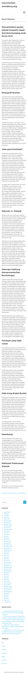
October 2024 (7, 548)
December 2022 (8, 586)
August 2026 (7, 512)
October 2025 (7, 527)
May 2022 (6, 596)
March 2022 (7, 600)
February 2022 (7, 602)
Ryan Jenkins (15, 21)
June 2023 (6, 576)
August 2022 (7, 593)
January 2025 (7, 543)
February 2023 (7, 583)
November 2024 (8, 546)
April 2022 (6, 598)
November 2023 (8, 567)
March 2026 (7, 519)
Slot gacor (4, 663)
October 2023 (7, 569)
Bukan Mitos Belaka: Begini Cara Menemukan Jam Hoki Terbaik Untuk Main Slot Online (13, 626)
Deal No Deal (22, 493)
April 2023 (6, 579)
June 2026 (6, 515)
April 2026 (6, 517)
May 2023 (6, 577)
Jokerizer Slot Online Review (9, 493)
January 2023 (7, 584)
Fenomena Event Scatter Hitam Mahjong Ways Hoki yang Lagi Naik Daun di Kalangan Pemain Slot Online (13, 621)
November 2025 (8, 526)
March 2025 (7, 539)
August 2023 (7, 572)
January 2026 (7, 522)
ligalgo (3, 656)
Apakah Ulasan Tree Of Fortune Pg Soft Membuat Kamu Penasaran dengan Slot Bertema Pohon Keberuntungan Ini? (13, 631)
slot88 (3, 646)
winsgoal (4, 660)
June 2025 (6, 534)
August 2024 (7, 551)
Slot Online (22, 21)
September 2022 (8, 591)
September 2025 (8, 529)
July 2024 (6, 553)
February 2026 (7, 520)
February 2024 (7, 562)
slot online (4, 653)
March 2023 (7, 581)
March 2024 (7, 560)
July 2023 (6, 574)
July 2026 (6, 513)
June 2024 (6, 555)
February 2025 (7, 541)
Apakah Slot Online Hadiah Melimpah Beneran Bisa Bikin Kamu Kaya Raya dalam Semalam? (13, 612)
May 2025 (6, 536)
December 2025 (8, 524)
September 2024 (8, 550)
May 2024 (6, 557)
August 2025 (7, 531)
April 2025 (6, 538)
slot (3, 642)
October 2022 (7, 589)
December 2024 (8, 545)
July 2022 (6, 595)
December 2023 (8, 565)
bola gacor (4, 649)
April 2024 (6, 558)
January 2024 (7, 564)
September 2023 (8, 570)
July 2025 (6, 532)
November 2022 (8, 588)
